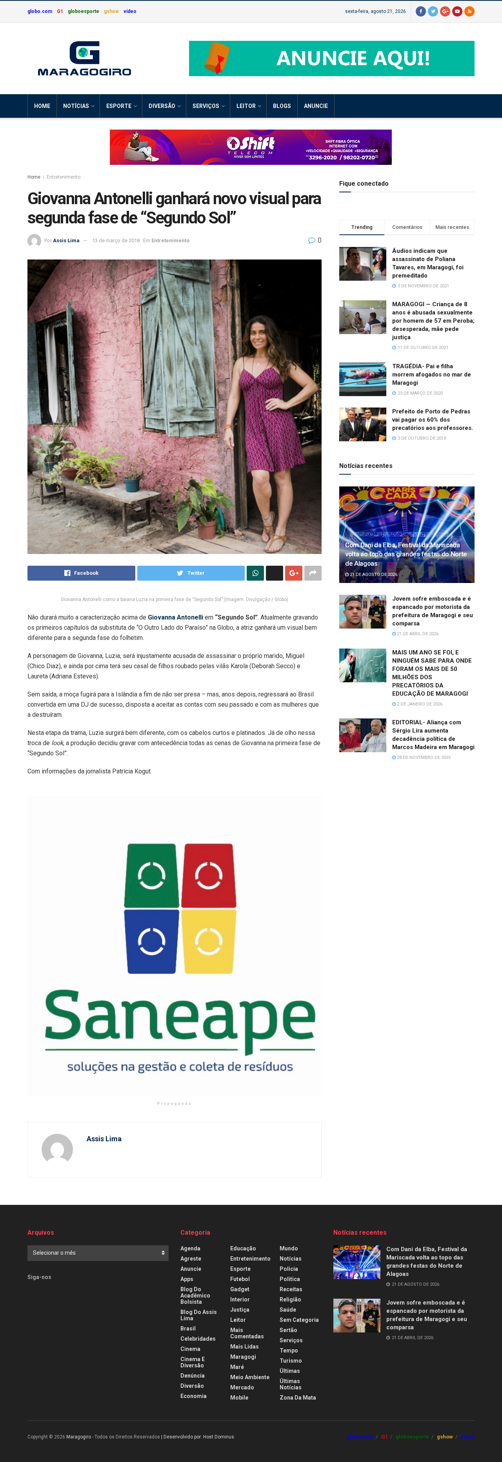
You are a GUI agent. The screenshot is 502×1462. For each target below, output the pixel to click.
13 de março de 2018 (116, 240)
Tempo (289, 1350)
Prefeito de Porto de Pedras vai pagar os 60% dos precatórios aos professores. (432, 419)
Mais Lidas (244, 1346)
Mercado (242, 1387)
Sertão (288, 1330)
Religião (290, 1299)
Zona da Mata (298, 1397)
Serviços (206, 106)
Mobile (239, 1397)
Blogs (282, 106)
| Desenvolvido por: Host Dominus (197, 1437)
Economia (193, 1396)
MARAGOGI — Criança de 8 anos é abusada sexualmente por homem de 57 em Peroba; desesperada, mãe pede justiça (433, 321)
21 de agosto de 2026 (373, 574)
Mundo (289, 1248)
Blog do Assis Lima (198, 1315)
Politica (290, 1279)
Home (42, 106)
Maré (237, 1367)
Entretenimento (63, 177)
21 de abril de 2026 (417, 633)
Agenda (190, 1248)
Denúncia (192, 1375)
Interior (240, 1299)
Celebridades (198, 1339)
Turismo (291, 1361)
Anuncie (316, 106)
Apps (186, 1279)
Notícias (76, 106)
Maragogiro (78, 1437)
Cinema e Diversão (192, 1362)
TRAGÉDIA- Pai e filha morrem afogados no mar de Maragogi (431, 374)
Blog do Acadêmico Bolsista (195, 1295)
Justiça (239, 1310)
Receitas (291, 1289)
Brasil (188, 1328)
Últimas (290, 1371)
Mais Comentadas (247, 1333)
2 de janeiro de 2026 (419, 704)
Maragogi (243, 1357)
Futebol (240, 1279)
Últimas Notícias (291, 1384)
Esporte (118, 106)
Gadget (239, 1289)
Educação (243, 1248)
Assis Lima (66, 240)
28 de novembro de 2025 (423, 757)
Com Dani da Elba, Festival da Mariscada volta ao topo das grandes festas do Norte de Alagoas (406, 554)
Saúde (288, 1310)
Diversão (162, 106)
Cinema (190, 1349)
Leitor (246, 106)
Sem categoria (299, 1320)
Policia (289, 1269)
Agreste (190, 1258)
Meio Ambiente (249, 1377)
